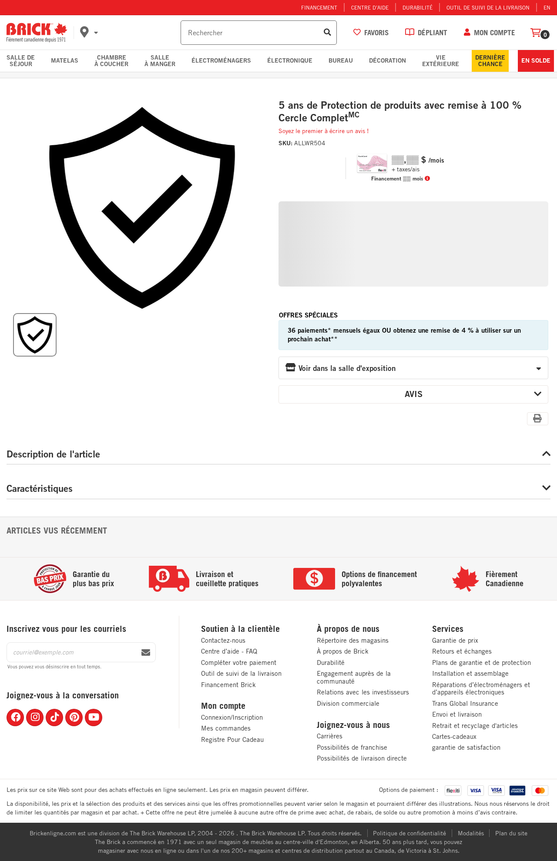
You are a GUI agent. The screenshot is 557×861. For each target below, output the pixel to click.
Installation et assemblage (470, 673)
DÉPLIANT (432, 32)
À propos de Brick (343, 651)
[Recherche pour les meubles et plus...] (327, 32)
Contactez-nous (223, 640)
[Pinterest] (74, 717)
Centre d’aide (370, 7)
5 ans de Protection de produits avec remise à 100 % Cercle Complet (399, 111)
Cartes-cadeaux (454, 736)
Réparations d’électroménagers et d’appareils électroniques (481, 689)
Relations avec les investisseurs (363, 692)
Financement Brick (228, 685)
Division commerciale (348, 703)
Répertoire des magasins (353, 640)
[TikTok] (54, 717)
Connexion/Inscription (232, 717)
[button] (129, 32)
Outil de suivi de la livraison (488, 7)
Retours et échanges (462, 651)
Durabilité (418, 7)
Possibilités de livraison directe (362, 758)
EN (547, 7)
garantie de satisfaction (466, 747)
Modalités (471, 833)
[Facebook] (15, 717)
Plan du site (511, 833)
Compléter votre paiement (238, 662)
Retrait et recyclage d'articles (475, 725)
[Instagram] (35, 717)
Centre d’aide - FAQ (229, 651)
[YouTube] (93, 717)
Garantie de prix (455, 640)
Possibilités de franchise (352, 747)
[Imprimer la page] (537, 418)
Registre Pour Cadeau (232, 739)
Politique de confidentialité (409, 833)
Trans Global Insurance (465, 703)
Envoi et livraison (457, 714)
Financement (319, 7)
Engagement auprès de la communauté (354, 677)
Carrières (329, 736)
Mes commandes (226, 728)
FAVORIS (376, 32)
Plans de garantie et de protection (481, 662)
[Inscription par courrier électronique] (146, 652)
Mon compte (223, 706)
